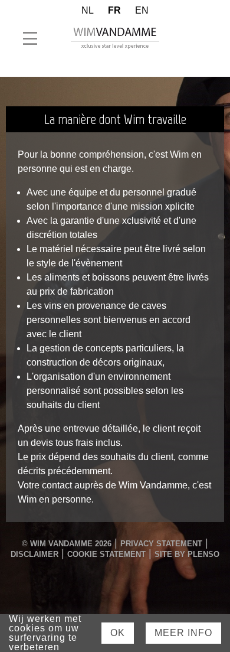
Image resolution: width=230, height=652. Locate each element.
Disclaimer (34, 554)
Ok (117, 633)
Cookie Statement (106, 554)
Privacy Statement (161, 544)
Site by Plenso (187, 554)
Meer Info (183, 633)
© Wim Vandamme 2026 (66, 544)
